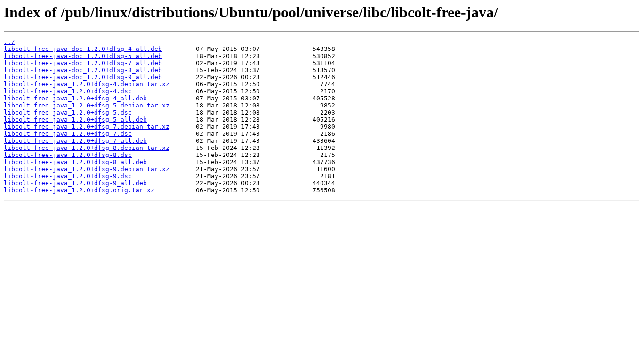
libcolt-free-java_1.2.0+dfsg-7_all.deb (75, 140)
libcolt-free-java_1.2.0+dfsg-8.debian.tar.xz (86, 147)
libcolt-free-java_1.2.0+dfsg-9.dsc (68, 176)
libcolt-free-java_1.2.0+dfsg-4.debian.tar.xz (86, 84)
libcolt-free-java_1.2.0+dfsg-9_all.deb (75, 183)
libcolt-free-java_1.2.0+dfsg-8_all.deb (75, 161)
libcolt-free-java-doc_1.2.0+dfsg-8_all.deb (83, 70)
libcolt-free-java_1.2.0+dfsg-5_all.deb (75, 119)
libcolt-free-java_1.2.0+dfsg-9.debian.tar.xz (86, 169)
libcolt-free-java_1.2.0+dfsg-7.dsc (68, 133)
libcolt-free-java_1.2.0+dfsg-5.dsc (68, 112)
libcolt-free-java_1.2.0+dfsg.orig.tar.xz (79, 190)
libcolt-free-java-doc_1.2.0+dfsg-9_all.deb (83, 77)
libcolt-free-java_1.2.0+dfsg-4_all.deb (75, 98)
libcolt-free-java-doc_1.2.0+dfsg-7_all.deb (83, 62)
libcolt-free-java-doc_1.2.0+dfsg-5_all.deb (83, 55)
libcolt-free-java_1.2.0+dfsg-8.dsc (68, 154)
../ (9, 41)
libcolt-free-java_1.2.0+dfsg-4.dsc (68, 91)
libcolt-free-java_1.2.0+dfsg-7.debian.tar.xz (86, 126)
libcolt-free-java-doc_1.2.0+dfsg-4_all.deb (83, 48)
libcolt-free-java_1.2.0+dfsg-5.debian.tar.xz (86, 105)
